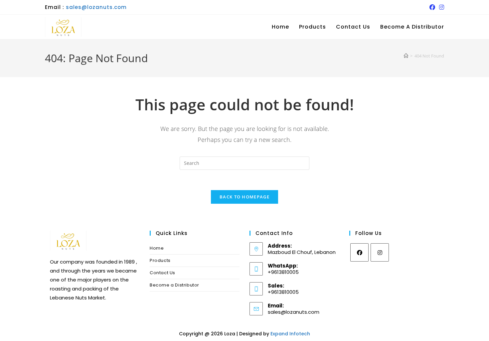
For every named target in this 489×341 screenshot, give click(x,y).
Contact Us (162, 273)
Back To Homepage (244, 197)
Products (160, 260)
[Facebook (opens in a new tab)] (432, 7)
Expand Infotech (290, 333)
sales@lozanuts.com (96, 7)
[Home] (406, 56)
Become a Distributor (174, 285)
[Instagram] (380, 252)
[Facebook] (359, 252)
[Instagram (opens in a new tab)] (440, 7)
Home (157, 248)
